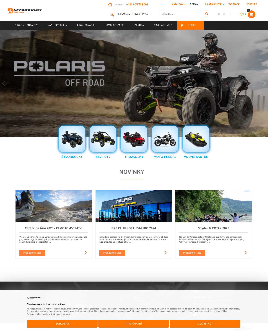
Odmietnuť (205, 323)
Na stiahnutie (213, 4)
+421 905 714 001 (137, 4)
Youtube (252, 4)
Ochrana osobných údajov (38, 314)
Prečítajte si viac (32, 252)
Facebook (234, 4)
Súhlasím (62, 323)
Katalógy (177, 4)
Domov (194, 4)
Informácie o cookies (62, 314)
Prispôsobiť (133, 323)
